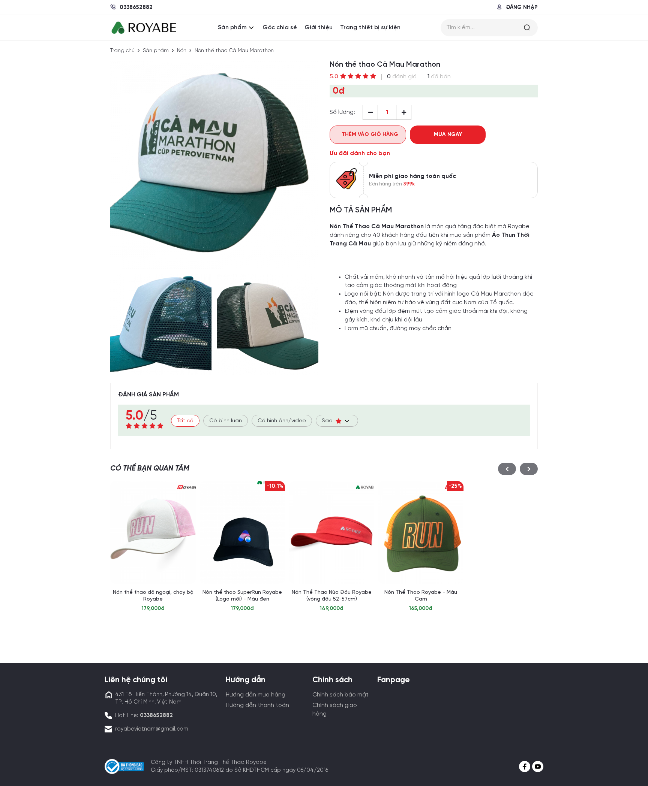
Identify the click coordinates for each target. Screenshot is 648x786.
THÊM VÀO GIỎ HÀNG (370, 134)
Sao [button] (329, 421)
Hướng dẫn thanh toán (257, 705)
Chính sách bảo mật (340, 695)
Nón (181, 51)
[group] (153, 546)
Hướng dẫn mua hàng (255, 695)
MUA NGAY (448, 134)
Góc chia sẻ (279, 27)
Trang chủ (122, 51)
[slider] (358, 76)
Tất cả (185, 421)
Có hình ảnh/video (282, 421)
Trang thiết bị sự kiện (370, 27)
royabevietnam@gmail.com (151, 729)
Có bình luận (225, 421)
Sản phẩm (232, 27)
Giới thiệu (318, 27)
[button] (507, 469)
